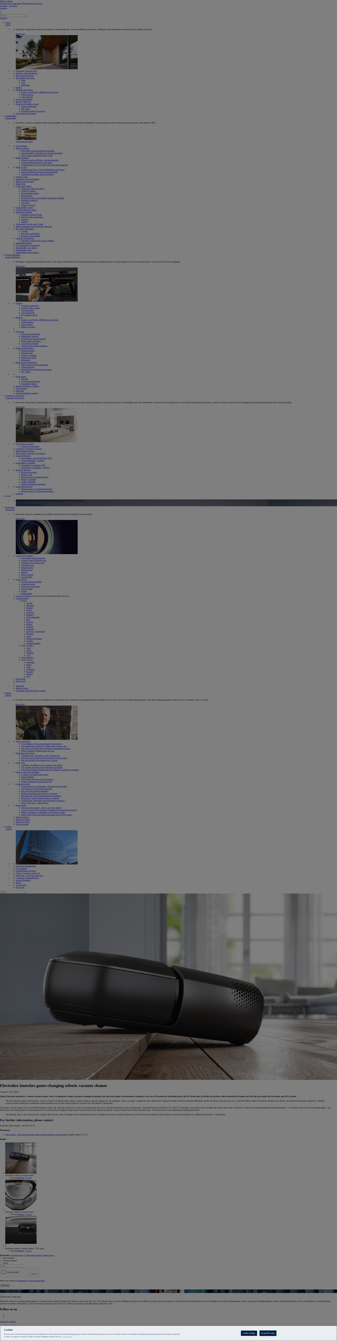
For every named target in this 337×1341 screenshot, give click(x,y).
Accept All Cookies (268, 1333)
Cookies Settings (249, 1333)
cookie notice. (67, 1337)
